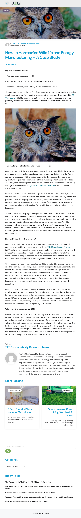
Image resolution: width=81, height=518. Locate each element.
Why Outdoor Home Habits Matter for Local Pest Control (26, 501)
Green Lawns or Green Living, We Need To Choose (60, 412)
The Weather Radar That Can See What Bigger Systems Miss (28, 482)
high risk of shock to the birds (41, 185)
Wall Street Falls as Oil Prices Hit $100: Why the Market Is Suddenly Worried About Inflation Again (39, 487)
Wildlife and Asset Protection (60, 247)
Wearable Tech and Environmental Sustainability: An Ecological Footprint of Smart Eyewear (39, 497)
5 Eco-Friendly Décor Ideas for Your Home (20, 411)
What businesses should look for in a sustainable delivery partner (30, 493)
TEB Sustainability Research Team (26, 44)
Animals (6, 10)
